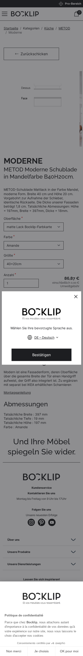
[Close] (75, 296)
